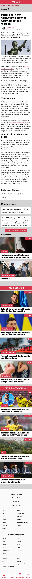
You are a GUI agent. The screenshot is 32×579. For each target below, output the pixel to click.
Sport (3, 513)
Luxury (19, 541)
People (4, 516)
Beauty (4, 553)
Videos (4, 519)
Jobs (3, 561)
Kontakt (19, 561)
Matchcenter (20, 513)
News (3, 510)
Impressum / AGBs (22, 564)
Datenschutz (5, 564)
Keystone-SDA (10, 27)
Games (4, 522)
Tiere (3, 547)
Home (3, 5)
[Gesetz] (16, 9)
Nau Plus (19, 519)
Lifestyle (4, 525)
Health (4, 538)
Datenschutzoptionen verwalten (9, 566)
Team (18, 558)
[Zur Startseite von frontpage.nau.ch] (16, 2)
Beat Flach (24, 122)
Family (4, 544)
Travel (18, 547)
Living (18, 538)
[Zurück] (1, 2)
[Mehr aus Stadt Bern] (16, 388)
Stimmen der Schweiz (22, 522)
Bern (7, 29)
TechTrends (20, 550)
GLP (11, 122)
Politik (8, 5)
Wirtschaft (20, 516)
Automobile (5, 550)
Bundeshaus (15, 5)
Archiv (4, 528)
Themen (19, 525)
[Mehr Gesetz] (16, 288)
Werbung (4, 558)
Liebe (3, 541)
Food (18, 544)
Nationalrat (17, 122)
